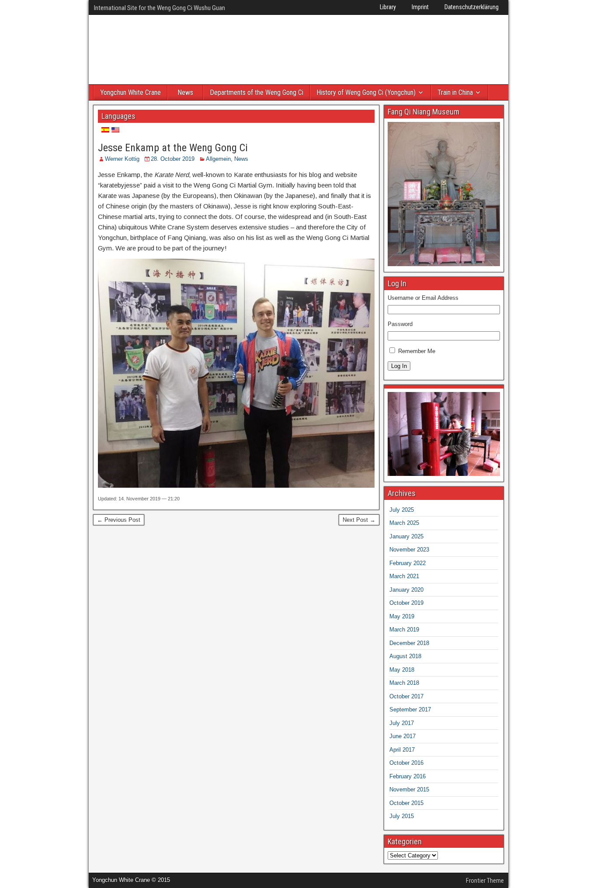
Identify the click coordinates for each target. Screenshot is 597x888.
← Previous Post (118, 520)
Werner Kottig (122, 159)
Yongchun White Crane (130, 92)
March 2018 (404, 683)
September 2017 (410, 709)
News (185, 92)
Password (400, 324)
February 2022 (407, 563)
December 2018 (409, 643)
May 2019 (401, 616)
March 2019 (404, 629)
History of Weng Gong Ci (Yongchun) (366, 92)
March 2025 (404, 523)
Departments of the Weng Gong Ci (256, 92)
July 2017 (401, 723)
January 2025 (406, 536)
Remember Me (416, 351)
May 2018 (401, 669)
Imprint (420, 6)
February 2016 (407, 776)
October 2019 (406, 603)
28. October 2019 (172, 159)
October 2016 (406, 763)
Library (388, 6)
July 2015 (401, 816)
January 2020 (406, 589)
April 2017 (402, 749)
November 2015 (409, 789)
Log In (399, 366)
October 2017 (406, 696)
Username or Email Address (423, 298)
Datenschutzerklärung (471, 6)
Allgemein (218, 159)
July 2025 (401, 509)
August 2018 (405, 656)
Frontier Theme (485, 881)
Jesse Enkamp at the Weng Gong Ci (173, 148)
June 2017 (402, 736)
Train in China (455, 92)
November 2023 (409, 549)
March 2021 (404, 576)
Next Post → (359, 520)
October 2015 (406, 803)
